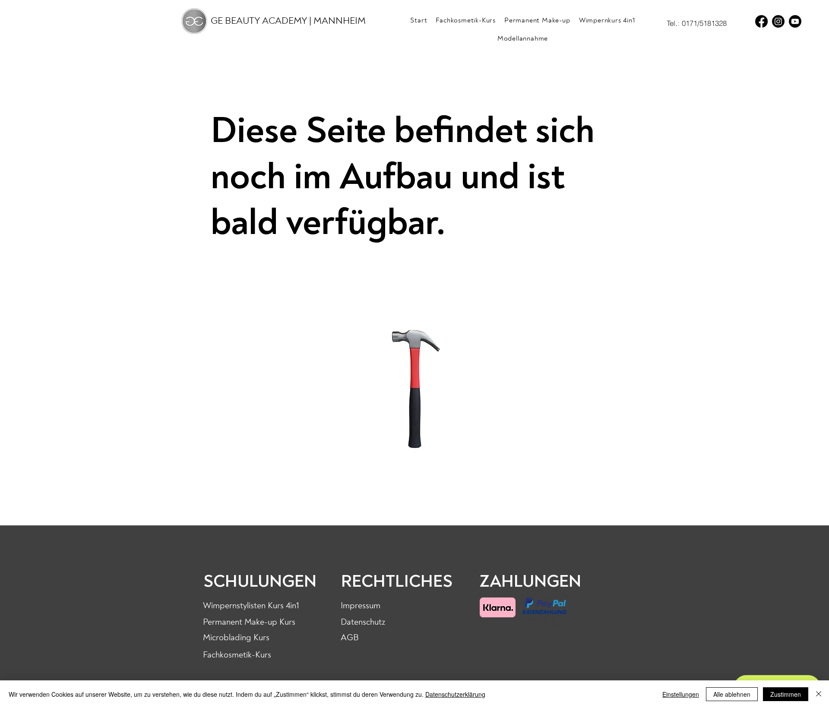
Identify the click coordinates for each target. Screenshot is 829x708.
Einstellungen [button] (680, 694)
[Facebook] (761, 21)
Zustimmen (785, 694)
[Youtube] (795, 21)
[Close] (818, 694)
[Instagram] (778, 21)
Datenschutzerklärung (455, 694)
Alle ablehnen (731, 694)
